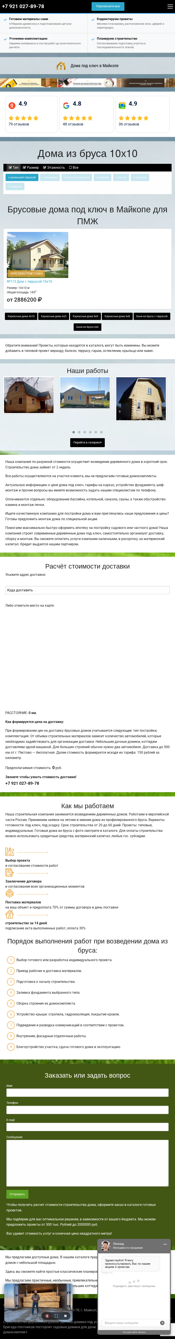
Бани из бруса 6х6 (87, 326)
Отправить (17, 1194)
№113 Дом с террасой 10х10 (29, 281)
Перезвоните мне (108, 6)
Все (75, 168)
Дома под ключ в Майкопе (94, 65)
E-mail (10, 1120)
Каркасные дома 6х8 (117, 316)
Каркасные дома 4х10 (21, 316)
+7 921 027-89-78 (23, 6)
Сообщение (14, 1137)
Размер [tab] (32, 168)
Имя (9, 1085)
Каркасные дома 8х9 (85, 316)
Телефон (12, 1102)
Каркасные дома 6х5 (53, 316)
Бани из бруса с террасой (152, 316)
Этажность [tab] (55, 168)
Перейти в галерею (87, 442)
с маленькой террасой (22, 177)
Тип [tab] (15, 168)
